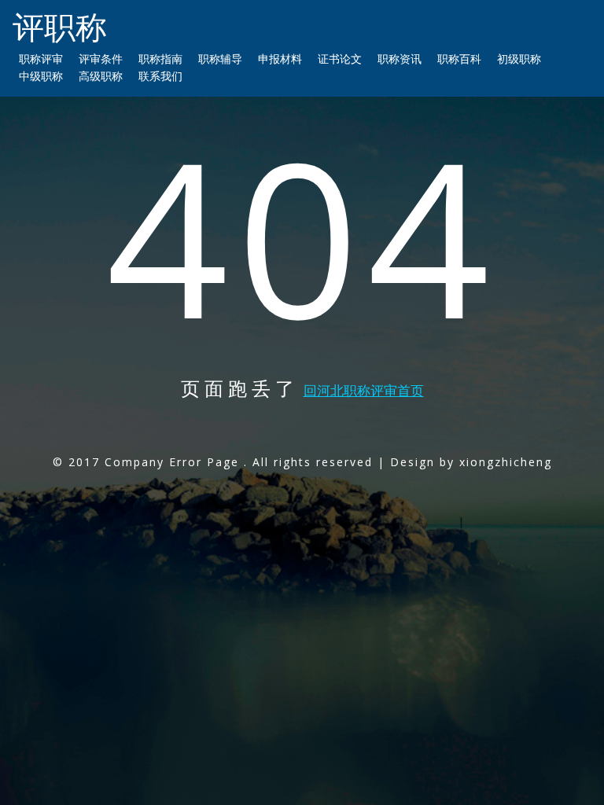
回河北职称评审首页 (364, 390)
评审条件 (101, 58)
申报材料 (280, 58)
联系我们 (160, 75)
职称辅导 (220, 58)
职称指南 (160, 58)
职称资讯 (400, 58)
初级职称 (519, 58)
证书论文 (340, 58)
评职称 (60, 26)
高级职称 (101, 75)
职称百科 (459, 58)
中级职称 (41, 75)
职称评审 (41, 58)
